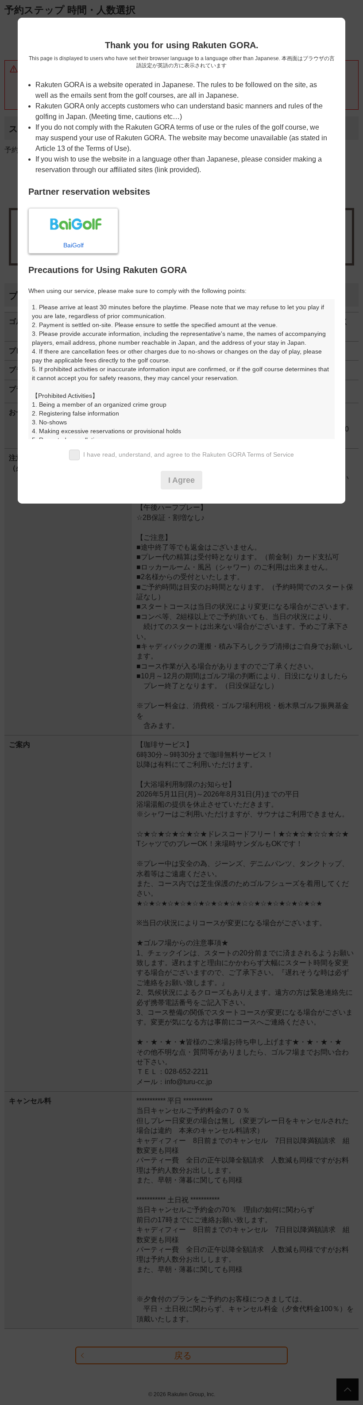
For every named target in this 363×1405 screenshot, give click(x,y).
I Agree (181, 480)
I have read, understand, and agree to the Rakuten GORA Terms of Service (188, 454)
